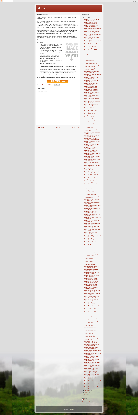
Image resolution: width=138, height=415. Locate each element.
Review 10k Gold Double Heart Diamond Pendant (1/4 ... (91, 348)
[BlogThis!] (56, 85)
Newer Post (40, 127)
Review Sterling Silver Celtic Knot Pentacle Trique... (91, 163)
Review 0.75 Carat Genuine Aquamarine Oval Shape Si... (91, 279)
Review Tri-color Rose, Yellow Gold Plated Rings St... (92, 142)
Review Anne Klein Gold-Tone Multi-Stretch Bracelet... (92, 59)
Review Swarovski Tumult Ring (91, 327)
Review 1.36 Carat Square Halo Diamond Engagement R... (91, 181)
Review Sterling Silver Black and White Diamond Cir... (91, 360)
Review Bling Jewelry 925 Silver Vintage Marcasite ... (91, 50)
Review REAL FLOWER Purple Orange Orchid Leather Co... (91, 90)
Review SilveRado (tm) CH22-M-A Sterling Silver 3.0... (92, 120)
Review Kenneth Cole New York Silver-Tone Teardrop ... (91, 251)
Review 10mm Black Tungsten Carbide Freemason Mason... (91, 372)
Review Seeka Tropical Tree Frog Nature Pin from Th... (92, 248)
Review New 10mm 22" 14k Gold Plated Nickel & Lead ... (91, 270)
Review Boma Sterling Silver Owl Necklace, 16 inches (91, 136)
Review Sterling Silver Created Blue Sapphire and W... (92, 154)
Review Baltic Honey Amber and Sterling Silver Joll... (91, 375)
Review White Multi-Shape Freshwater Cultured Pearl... (91, 56)
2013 (85, 394)
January (87, 392)
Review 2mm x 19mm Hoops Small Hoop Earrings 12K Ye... (92, 303)
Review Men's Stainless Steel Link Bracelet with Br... (92, 209)
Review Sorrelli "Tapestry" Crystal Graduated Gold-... (92, 254)
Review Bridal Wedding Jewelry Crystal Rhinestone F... (91, 267)
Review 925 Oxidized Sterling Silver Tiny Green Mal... (92, 322)
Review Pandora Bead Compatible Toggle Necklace (92, 166)
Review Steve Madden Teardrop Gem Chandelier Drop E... (91, 239)
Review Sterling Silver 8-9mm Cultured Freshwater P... (91, 151)
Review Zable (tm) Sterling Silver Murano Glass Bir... (91, 145)
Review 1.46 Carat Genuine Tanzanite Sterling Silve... (90, 63)
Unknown (85, 399)
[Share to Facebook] (59, 85)
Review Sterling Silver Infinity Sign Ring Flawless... (92, 257)
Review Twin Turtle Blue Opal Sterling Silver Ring (91, 318)
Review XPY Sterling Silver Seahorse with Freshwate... (91, 123)
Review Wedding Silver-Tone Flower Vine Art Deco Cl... (92, 206)
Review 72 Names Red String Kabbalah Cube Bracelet (91, 285)
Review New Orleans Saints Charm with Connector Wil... (92, 175)
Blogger (71, 409)
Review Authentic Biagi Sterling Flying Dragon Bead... (91, 105)
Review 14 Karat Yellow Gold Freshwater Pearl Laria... (90, 233)
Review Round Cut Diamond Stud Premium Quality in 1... (92, 291)
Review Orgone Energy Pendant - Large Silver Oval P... (92, 38)
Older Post (75, 127)
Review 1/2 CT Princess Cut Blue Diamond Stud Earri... (91, 78)
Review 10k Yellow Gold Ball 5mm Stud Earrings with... (92, 276)
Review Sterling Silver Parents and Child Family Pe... (92, 366)
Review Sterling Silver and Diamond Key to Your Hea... (92, 381)
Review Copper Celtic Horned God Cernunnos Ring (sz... (92, 215)
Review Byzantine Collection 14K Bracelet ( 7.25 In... (91, 384)
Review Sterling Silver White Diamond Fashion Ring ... (90, 212)
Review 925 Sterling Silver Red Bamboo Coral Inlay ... (91, 300)
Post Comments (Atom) (48, 130)
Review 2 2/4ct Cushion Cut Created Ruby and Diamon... (92, 53)
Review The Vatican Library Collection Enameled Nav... (91, 23)
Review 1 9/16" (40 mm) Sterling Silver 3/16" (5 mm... (91, 96)
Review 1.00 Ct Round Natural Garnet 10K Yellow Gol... (91, 288)
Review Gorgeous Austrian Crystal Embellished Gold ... (92, 160)
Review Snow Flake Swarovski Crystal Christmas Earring (91, 194)
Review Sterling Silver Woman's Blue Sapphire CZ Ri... (91, 93)
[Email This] (55, 85)
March (86, 17)
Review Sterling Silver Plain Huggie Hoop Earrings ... (92, 197)
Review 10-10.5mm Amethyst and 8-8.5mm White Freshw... (92, 35)
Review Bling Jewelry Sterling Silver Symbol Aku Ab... (92, 339)
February (87, 390)
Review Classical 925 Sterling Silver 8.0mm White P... (92, 203)
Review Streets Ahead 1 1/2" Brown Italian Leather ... (92, 44)
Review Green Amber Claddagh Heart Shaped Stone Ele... (91, 297)
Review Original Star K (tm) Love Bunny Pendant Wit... (91, 72)
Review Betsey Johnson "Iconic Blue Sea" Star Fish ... (92, 325)
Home (58, 127)
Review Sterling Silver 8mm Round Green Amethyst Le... (92, 363)
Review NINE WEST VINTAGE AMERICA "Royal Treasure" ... (91, 342)
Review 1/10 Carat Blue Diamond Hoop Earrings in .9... (91, 99)
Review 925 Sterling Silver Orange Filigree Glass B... (92, 169)
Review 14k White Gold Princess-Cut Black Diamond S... (91, 108)
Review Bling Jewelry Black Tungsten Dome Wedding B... (91, 178)
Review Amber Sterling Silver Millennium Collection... (90, 69)
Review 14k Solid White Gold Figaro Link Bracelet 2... (92, 351)
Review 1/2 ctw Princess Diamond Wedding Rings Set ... (92, 20)
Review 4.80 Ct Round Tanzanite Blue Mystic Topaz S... (91, 309)
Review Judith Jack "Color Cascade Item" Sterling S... (92, 315)
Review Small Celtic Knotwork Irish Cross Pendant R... (92, 200)
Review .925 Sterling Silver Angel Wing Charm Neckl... (91, 114)
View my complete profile (87, 401)
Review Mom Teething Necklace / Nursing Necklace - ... (92, 157)
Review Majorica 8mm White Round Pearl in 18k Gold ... (92, 354)
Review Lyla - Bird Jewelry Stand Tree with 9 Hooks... (91, 190)
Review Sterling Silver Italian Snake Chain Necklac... (92, 127)
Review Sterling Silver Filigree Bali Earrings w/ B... (92, 133)
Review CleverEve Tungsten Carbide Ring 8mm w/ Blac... (91, 148)
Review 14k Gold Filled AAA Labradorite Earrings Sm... (90, 87)
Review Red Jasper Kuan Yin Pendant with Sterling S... (91, 245)
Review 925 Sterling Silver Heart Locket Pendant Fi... (91, 227)
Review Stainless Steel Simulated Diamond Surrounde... (91, 345)
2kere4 (42, 8)
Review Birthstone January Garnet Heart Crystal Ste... (92, 102)
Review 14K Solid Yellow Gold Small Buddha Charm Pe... (92, 41)
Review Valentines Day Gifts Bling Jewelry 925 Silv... (92, 294)
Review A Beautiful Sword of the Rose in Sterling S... (91, 117)
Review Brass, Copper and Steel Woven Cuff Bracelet (91, 273)
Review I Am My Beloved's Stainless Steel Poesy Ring (92, 332)
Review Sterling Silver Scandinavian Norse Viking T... (92, 75)
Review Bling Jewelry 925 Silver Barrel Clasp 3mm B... (91, 336)
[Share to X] (58, 85)
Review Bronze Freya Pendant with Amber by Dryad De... (92, 81)
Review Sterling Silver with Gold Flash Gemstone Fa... (91, 242)
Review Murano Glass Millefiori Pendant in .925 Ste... (91, 369)
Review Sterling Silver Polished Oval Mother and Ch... (92, 218)
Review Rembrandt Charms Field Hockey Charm (91, 387)
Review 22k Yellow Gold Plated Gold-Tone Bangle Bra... (91, 26)
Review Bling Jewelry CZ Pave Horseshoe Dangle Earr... (91, 312)
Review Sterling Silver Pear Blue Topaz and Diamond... (91, 32)
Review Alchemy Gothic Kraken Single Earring (91, 47)
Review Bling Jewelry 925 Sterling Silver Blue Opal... (92, 224)
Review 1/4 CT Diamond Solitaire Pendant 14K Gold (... (91, 357)
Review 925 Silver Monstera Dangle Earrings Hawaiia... (92, 29)
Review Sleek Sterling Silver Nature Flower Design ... (92, 261)
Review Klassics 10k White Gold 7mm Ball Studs (91, 378)
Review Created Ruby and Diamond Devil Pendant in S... (92, 236)
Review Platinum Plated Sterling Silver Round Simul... (91, 84)
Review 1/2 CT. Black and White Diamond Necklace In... (91, 329)
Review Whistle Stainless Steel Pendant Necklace (91, 184)
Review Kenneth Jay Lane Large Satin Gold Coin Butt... (91, 66)
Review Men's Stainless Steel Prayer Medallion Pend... (92, 187)
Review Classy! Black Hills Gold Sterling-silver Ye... (91, 221)
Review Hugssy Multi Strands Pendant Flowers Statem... (91, 282)
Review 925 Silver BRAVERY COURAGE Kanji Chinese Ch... (91, 139)
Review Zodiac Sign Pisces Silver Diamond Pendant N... (91, 264)
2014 (85, 16)
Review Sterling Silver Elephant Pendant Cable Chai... (91, 172)
